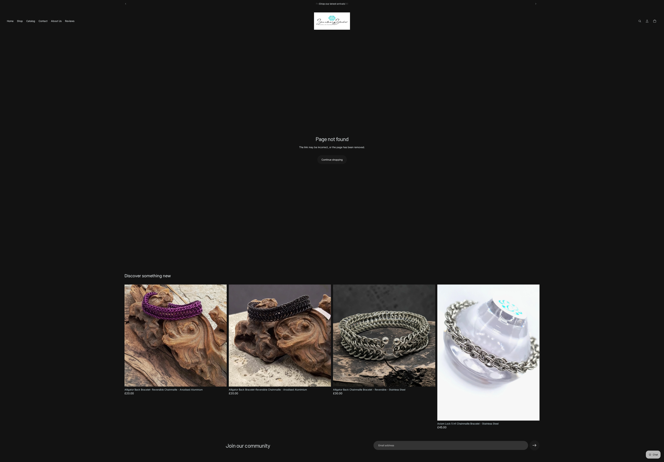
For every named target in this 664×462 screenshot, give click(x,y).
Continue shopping (332, 159)
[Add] (221, 381)
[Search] (640, 21)
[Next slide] (536, 4)
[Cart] (654, 21)
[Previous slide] (126, 4)
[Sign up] (534, 445)
